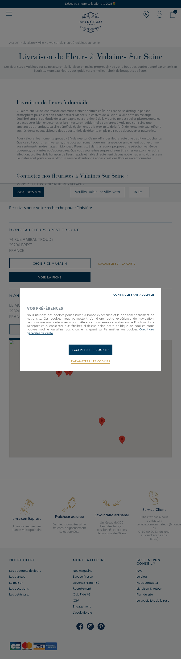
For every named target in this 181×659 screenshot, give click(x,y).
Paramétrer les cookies (90, 362)
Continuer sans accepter (133, 295)
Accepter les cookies (90, 350)
